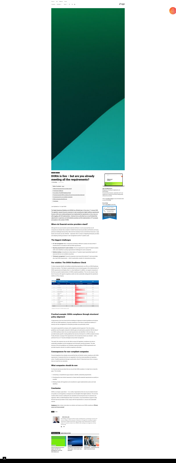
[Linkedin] (62, 427)
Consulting (53, 172)
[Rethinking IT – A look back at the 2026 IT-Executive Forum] (91, 441)
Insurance (57, 172)
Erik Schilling (54, 182)
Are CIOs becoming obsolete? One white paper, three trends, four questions (75, 449)
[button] (74, 4)
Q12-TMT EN (54, 445)
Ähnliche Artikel (55, 433)
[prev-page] (52, 454)
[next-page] (54, 454)
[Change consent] (4, 458)
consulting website (109, 198)
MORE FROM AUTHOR (66, 433)
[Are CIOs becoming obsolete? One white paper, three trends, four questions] (75, 441)
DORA (56, 411)
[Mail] (64, 427)
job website (108, 204)
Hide (63, 186)
